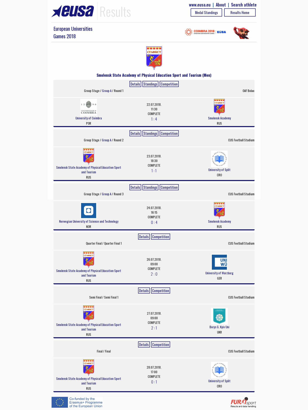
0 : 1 (154, 381)
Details (135, 84)
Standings (150, 84)
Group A (107, 90)
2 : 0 (154, 274)
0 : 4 (154, 222)
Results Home (239, 12)
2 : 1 (154, 328)
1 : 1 (154, 170)
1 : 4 (154, 119)
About (221, 4)
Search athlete (244, 4)
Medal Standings (206, 12)
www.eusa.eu (200, 4)
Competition (169, 84)
